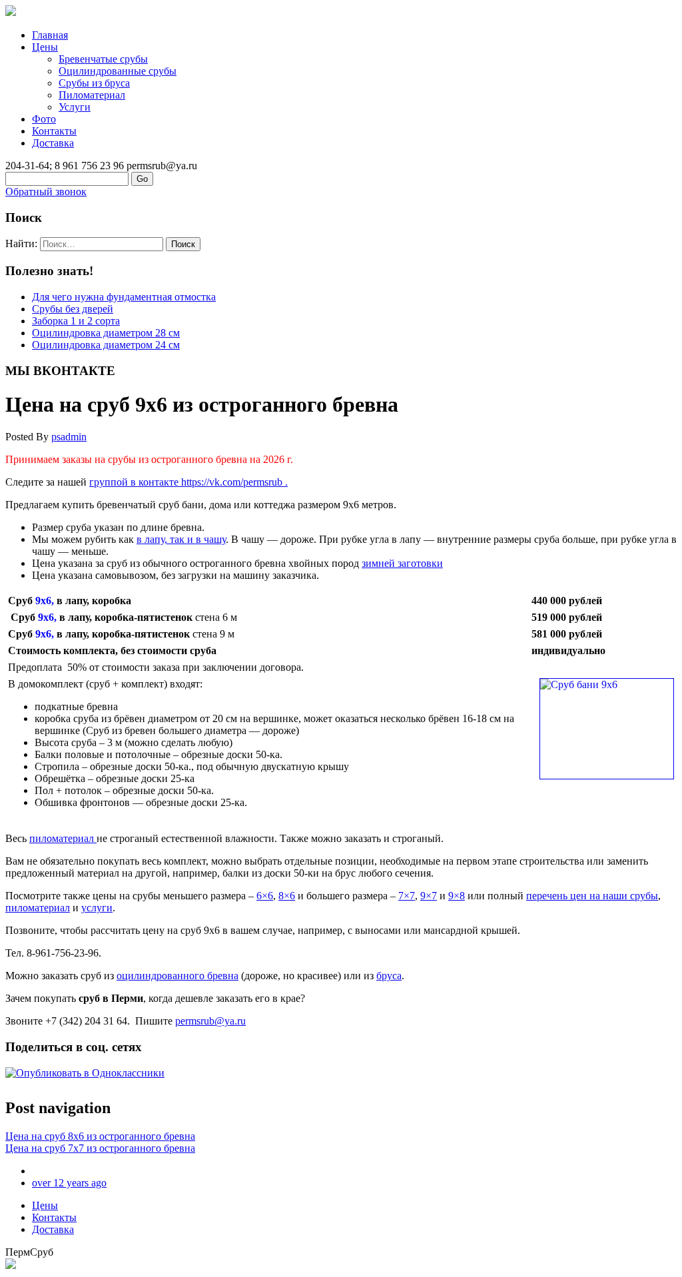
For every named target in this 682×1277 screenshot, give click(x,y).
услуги (97, 907)
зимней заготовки (402, 563)
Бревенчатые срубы (103, 59)
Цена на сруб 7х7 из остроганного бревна (100, 1148)
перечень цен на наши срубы (592, 895)
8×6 (286, 895)
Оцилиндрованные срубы (117, 71)
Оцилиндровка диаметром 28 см (106, 332)
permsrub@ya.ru (210, 1021)
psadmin (69, 436)
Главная (50, 35)
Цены (45, 47)
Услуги (75, 107)
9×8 (456, 895)
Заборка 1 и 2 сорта (76, 320)
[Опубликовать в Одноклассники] (85, 1072)
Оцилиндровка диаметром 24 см (106, 344)
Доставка (53, 143)
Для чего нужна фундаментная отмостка (124, 296)
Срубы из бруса (94, 83)
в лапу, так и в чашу (181, 539)
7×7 (406, 895)
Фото (44, 119)
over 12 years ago (69, 1182)
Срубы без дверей (72, 308)
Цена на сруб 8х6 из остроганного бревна (100, 1136)
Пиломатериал (92, 95)
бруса (389, 975)
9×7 (428, 895)
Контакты (54, 131)
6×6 (264, 895)
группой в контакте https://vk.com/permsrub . (188, 482)
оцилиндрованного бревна (177, 975)
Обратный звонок (46, 191)
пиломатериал (63, 838)
